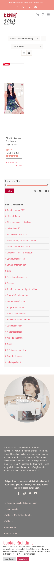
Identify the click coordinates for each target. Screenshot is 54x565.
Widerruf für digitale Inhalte (19, 515)
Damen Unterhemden (16, 264)
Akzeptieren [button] (23, 559)
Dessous (10, 283)
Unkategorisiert (14, 362)
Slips (9, 270)
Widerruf (10, 521)
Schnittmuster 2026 (16, 209)
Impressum (11, 527)
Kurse (9, 343)
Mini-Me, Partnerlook (16, 337)
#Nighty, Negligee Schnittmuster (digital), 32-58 (13, 141)
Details (20, 165)
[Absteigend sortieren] (43, 38)
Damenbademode (14, 325)
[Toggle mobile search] (43, 14)
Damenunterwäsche (16, 258)
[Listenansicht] (29, 52)
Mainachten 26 (13, 228)
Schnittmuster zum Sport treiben (22, 289)
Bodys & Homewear (16, 307)
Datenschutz (11, 533)
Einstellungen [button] (9, 559)
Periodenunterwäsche (17, 276)
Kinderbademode (14, 331)
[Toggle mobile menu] (48, 14)
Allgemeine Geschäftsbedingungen (21, 502)
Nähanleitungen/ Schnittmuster (21, 240)
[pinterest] (29, 493)
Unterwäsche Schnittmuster (20, 252)
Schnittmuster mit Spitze (18, 246)
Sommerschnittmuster (17, 234)
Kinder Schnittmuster (17, 313)
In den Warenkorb (13, 162)
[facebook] (18, 493)
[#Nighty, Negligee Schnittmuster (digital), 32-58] (14, 98)
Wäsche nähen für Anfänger (19, 222)
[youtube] (35, 493)
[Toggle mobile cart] (37, 14)
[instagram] (24, 493)
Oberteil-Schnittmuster (17, 295)
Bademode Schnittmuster (18, 319)
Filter (9, 190)
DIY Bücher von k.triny (17, 349)
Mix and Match (13, 216)
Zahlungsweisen (13, 508)
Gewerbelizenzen (14, 356)
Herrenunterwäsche (16, 301)
